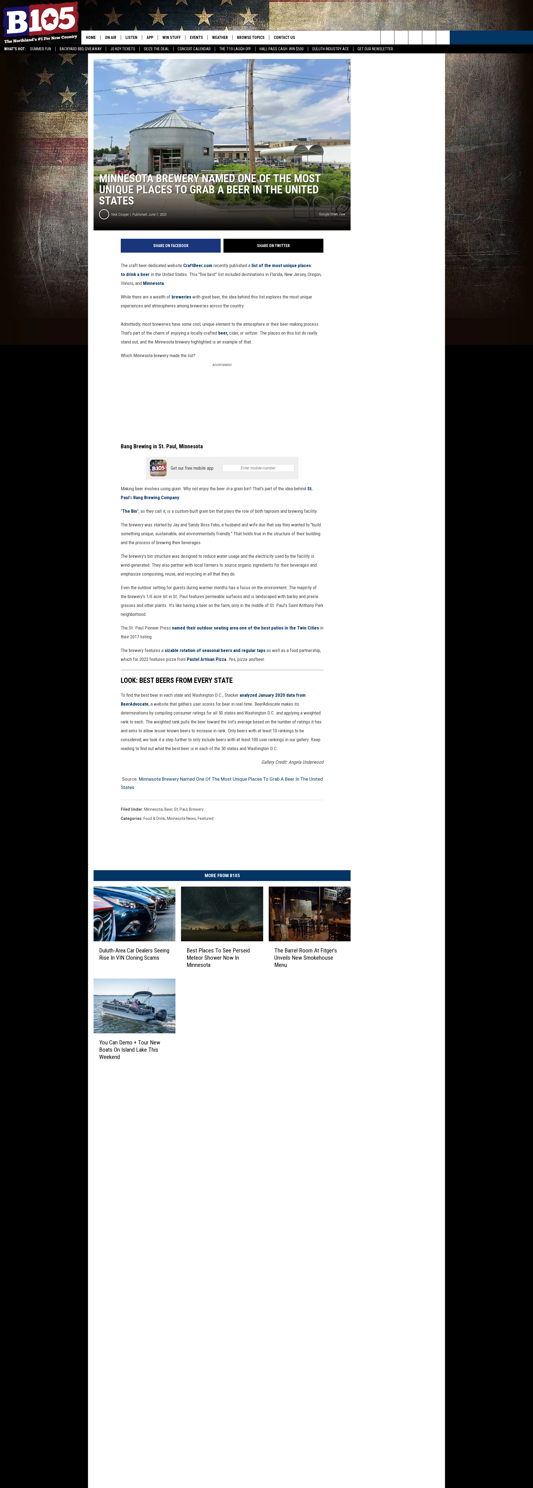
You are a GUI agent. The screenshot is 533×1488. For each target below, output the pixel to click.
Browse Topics (251, 37)
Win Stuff (171, 37)
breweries (181, 297)
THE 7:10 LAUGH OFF (235, 49)
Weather (220, 37)
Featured (205, 818)
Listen (131, 37)
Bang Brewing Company (156, 497)
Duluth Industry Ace (330, 49)
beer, (223, 333)
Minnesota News (181, 818)
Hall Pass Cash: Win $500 (282, 49)
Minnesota (153, 283)
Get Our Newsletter (375, 49)
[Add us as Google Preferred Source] (401, 37)
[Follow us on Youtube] (443, 37)
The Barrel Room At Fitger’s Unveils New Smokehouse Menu (305, 957)
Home (91, 37)
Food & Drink (154, 818)
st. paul (180, 809)
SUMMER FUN (40, 49)
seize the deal (156, 49)
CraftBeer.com (197, 265)
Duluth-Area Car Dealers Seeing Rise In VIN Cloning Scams (134, 954)
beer (168, 809)
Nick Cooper (120, 214)
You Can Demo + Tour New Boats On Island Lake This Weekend (129, 1049)
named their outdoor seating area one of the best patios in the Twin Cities (245, 628)
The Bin (129, 511)
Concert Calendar (194, 49)
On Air (110, 37)
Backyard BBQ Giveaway (81, 49)
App (150, 37)
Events (196, 37)
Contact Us (284, 37)
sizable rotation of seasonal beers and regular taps (215, 650)
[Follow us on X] (429, 37)
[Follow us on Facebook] (415, 37)
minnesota (153, 809)
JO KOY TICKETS (122, 49)
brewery (196, 809)
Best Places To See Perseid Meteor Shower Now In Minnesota (218, 957)
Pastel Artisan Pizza (206, 659)
